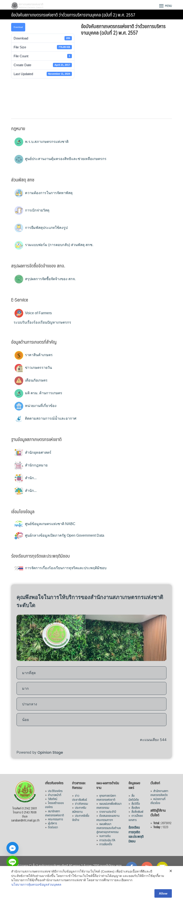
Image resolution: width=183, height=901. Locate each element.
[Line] (12, 862)
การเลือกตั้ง (105, 844)
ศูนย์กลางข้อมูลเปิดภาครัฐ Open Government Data (64, 535)
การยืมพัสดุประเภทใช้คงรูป (46, 228)
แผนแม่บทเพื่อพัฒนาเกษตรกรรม (109, 805)
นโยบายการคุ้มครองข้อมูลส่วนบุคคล (36, 884)
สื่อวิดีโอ (135, 803)
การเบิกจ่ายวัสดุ (36, 210)
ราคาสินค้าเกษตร (38, 355)
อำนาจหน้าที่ (54, 794)
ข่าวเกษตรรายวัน (38, 367)
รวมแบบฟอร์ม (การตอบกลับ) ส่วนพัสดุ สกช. (58, 245)
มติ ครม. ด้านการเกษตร (43, 393)
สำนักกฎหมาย (36, 465)
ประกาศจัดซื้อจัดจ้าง (80, 817)
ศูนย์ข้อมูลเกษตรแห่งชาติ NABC (49, 524)
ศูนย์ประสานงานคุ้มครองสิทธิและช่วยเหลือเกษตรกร (65, 159)
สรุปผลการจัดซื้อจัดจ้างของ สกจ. (50, 279)
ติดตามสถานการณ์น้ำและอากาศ (50, 418)
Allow (163, 893)
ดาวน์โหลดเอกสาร (136, 817)
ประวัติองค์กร (55, 790)
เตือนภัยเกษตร (36, 380)
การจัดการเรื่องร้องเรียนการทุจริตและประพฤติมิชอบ (65, 568)
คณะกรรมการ (55, 819)
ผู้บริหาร (52, 823)
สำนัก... (30, 478)
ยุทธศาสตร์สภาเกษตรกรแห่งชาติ (106, 797)
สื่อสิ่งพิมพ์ (137, 811)
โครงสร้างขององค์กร (54, 804)
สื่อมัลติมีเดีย (134, 797)
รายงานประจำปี (107, 811)
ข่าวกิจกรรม (81, 803)
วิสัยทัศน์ (52, 798)
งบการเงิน (104, 835)
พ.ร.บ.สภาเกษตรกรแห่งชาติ (46, 142)
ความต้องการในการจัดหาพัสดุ (48, 193)
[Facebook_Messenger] (12, 848)
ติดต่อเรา (53, 827)
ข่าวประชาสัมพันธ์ (79, 797)
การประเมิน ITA (107, 840)
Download (18, 27)
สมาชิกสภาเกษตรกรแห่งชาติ (54, 813)
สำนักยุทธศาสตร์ (37, 452)
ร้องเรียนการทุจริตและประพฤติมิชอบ (136, 834)
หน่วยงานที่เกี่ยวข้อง (40, 406)
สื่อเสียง (135, 807)
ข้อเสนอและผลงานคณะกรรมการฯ (107, 817)
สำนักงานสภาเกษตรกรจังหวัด (159, 792)
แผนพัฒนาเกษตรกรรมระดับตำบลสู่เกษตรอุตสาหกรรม (108, 827)
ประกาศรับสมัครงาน (79, 809)
